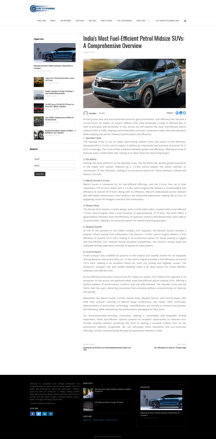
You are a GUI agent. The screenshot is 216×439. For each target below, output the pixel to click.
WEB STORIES (106, 20)
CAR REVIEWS (65, 20)
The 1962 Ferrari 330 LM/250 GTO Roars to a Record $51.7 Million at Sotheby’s (59, 105)
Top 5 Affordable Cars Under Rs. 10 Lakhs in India (170, 347)
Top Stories (102, 113)
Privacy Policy (98, 420)
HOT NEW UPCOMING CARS (167, 20)
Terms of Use (111, 420)
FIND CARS (41, 20)
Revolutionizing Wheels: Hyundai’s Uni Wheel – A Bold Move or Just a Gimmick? (60, 132)
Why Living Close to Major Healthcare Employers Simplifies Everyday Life (113, 390)
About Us (87, 420)
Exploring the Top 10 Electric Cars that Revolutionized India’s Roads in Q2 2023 (107, 348)
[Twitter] (184, 112)
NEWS (53, 20)
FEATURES (80, 20)
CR (35, 71)
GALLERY (92, 20)
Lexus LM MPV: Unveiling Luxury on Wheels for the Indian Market (59, 118)
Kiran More (93, 113)
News (96, 394)
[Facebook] (177, 112)
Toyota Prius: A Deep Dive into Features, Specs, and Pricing (60, 79)
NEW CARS (140, 20)
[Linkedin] (180, 112)
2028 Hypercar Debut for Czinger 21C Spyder (109, 402)
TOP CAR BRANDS (124, 20)
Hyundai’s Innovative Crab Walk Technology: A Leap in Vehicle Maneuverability (59, 92)
